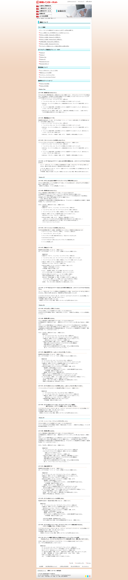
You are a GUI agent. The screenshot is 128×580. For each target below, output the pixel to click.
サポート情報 (47, 18)
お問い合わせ (89, 1)
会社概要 (41, 566)
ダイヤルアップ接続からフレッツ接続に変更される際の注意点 (54, 46)
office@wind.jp (67, 575)
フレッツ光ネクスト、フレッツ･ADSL (49, 70)
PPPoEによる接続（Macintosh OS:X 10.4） (49, 44)
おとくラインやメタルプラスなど (48, 77)
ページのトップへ (80, 563)
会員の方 (44, 13)
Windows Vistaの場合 (44, 83)
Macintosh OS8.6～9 (44, 63)
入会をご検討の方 (44, 5)
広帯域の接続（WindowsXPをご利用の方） (50, 41)
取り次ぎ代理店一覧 (75, 566)
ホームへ (89, 563)
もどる (71, 563)
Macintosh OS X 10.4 (44, 61)
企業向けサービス (44, 11)
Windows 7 (42, 55)
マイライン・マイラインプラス (47, 74)
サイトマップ (81, 1)
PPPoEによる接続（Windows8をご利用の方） (50, 35)
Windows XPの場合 (44, 85)
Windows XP (42, 59)
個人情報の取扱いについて (51, 566)
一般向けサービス (44, 8)
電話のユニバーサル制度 (45, 72)
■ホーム (38, 18)
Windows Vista (43, 57)
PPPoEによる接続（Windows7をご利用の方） (50, 37)
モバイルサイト (85, 566)
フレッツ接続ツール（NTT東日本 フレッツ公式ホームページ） (54, 32)
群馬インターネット (47, 2)
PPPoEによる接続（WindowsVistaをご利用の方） (51, 39)
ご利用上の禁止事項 (64, 566)
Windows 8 (42, 52)
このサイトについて (71, 1)
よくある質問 (44, 16)
